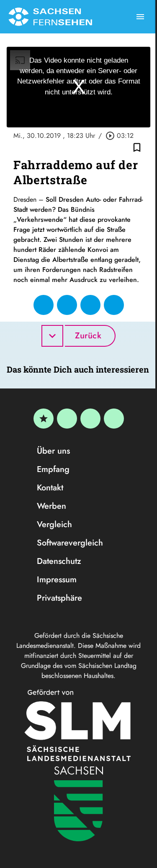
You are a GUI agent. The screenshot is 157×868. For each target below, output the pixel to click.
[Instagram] (90, 419)
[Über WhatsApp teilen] (90, 305)
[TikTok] (114, 419)
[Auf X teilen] (67, 305)
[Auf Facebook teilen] (43, 305)
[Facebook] (67, 419)
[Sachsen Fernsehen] (50, 16)
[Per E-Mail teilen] (114, 305)
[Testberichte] (43, 419)
